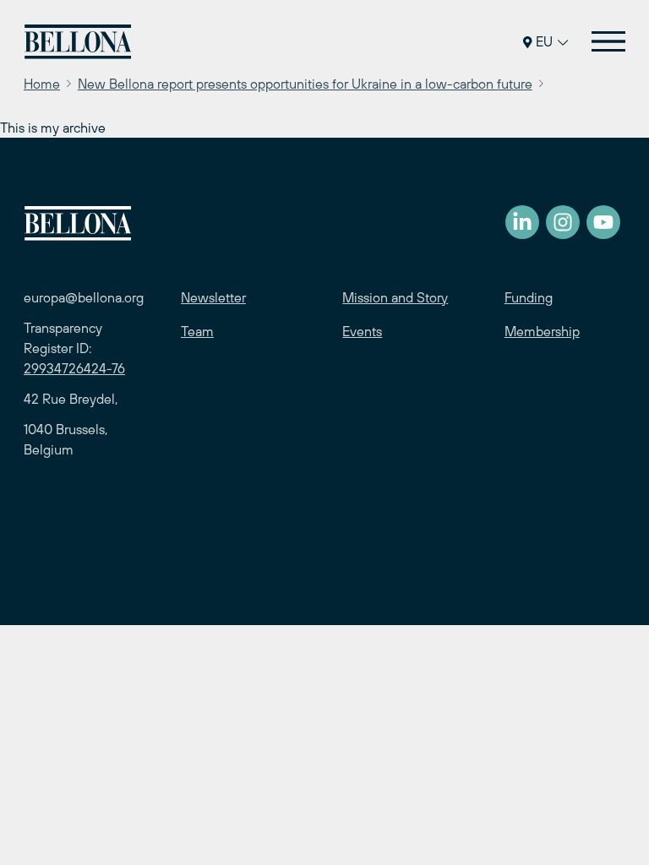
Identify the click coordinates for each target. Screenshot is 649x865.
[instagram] (563, 222)
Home (42, 83)
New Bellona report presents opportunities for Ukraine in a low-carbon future (305, 83)
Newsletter (213, 297)
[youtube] (603, 222)
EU (544, 41)
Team (197, 331)
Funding (528, 297)
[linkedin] (522, 222)
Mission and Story (395, 297)
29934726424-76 (74, 368)
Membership (542, 331)
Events (362, 331)
